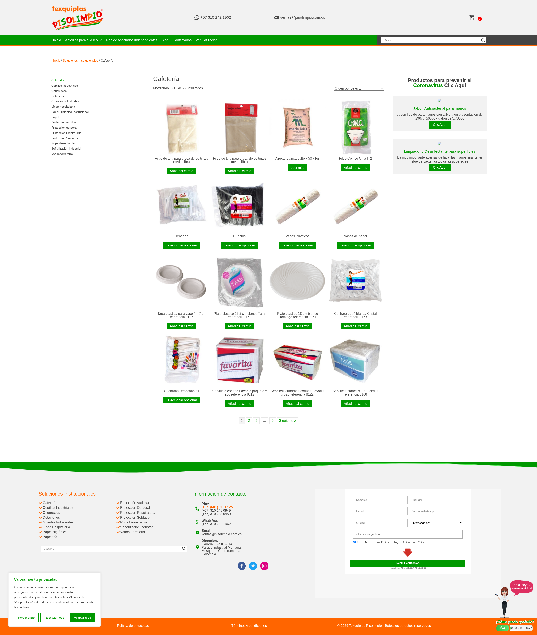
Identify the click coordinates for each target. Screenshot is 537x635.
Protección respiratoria (66, 132)
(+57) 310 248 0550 (216, 514)
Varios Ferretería (132, 532)
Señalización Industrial (137, 527)
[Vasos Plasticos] (297, 205)
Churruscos (59, 90)
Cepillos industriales (64, 85)
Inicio (56, 60)
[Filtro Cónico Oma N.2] (355, 127)
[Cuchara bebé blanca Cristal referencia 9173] (355, 282)
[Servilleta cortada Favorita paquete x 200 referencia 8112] (239, 360)
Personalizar (26, 617)
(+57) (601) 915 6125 (217, 507)
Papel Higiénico (55, 532)
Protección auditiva (64, 122)
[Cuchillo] (239, 205)
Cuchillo (239, 236)
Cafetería (57, 80)
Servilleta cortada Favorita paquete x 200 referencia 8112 (239, 392)
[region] (54, 600)
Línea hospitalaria (63, 106)
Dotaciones (58, 96)
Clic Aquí (439, 124)
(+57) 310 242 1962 (216, 524)
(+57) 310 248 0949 (216, 510)
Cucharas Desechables (181, 391)
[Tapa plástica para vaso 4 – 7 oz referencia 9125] (181, 282)
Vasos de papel (355, 236)
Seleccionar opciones (181, 245)
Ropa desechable (63, 143)
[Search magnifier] (483, 40)
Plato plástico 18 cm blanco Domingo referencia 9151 (297, 315)
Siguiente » (287, 420)
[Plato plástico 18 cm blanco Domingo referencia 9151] (297, 282)
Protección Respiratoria (137, 512)
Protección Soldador (64, 138)
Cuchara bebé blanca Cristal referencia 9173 (355, 315)
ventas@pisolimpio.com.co (302, 17)
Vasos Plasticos (297, 236)
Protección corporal (64, 127)
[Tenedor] (181, 205)
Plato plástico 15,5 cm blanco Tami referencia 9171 (239, 315)
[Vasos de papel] (355, 205)
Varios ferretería (62, 153)
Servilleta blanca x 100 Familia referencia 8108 (355, 392)
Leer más (297, 167)
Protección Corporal (135, 507)
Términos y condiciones (249, 625)
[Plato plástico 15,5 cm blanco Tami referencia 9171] (239, 282)
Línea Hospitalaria (56, 527)
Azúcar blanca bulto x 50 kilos (297, 158)
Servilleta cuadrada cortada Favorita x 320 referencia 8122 (298, 392)
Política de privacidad (133, 625)
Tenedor (181, 236)
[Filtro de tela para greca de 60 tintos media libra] (181, 127)
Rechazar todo (54, 617)
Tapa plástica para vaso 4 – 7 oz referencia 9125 (181, 315)
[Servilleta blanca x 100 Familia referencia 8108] (355, 360)
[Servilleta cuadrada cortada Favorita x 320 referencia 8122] (297, 360)
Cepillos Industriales (58, 507)
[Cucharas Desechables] (181, 360)
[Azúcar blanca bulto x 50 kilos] (297, 127)
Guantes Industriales (65, 101)
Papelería (57, 117)
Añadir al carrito (181, 171)
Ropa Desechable (133, 522)
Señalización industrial (66, 148)
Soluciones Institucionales (80, 60)
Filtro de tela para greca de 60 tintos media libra (181, 160)
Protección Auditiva (134, 503)
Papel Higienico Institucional (70, 111)
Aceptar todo (82, 617)
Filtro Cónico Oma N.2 (355, 158)
